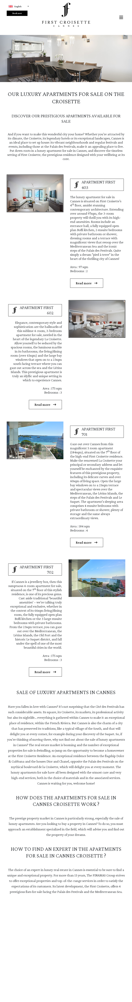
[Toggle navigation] (122, 17)
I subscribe (63, 981)
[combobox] (19, 6)
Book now (17, 13)
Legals (71, 991)
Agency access (88, 991)
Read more (84, 283)
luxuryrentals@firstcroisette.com (71, 952)
